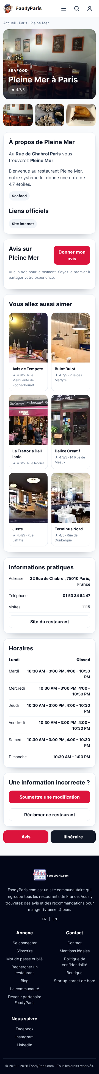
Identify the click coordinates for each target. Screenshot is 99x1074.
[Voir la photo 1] (18, 115)
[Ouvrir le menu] (64, 8)
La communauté (24, 988)
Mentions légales (75, 950)
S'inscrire (24, 950)
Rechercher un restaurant (25, 969)
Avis (26, 837)
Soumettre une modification (50, 797)
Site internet (23, 223)
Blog (25, 980)
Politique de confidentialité (74, 961)
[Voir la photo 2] (49, 115)
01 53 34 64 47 (76, 595)
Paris (23, 23)
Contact (74, 942)
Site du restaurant (49, 621)
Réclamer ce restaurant (49, 814)
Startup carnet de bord (74, 980)
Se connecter (25, 942)
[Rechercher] (77, 8)
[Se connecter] (90, 8)
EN (55, 919)
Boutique (74, 972)
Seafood (19, 196)
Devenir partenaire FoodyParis (24, 999)
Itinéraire (73, 837)
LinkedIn (24, 1044)
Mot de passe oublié (24, 958)
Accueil (9, 23)
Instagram (24, 1036)
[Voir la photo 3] (81, 115)
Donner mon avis (72, 255)
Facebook (25, 1028)
